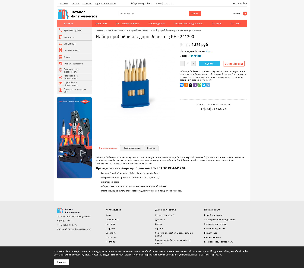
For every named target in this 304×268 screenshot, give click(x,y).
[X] (190, 85)
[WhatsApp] (199, 85)
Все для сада (70, 43)
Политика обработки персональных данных (172, 241)
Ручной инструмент (73, 30)
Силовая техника (71, 50)
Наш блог (110, 224)
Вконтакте (111, 232)
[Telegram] (208, 85)
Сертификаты (113, 219)
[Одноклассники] (186, 85)
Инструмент (69, 37)
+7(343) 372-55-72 (65, 220)
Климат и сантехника (73, 63)
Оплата (75, 3)
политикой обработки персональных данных (156, 254)
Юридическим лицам (105, 3)
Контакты (235, 23)
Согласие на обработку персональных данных (174, 234)
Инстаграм (111, 237)
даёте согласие (62, 254)
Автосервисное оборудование (71, 77)
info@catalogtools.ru (67, 224)
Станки (67, 57)
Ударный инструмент (139, 30)
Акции (195, 13)
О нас (108, 215)
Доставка (63, 3)
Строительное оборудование (70, 83)
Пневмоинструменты (214, 228)
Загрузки (110, 228)
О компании (101, 23)
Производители (156, 23)
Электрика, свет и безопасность (72, 70)
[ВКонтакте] (182, 85)
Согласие (87, 3)
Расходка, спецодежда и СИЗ (75, 90)
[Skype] (204, 85)
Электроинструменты (215, 224)
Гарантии (217, 23)
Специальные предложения (188, 23)
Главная (99, 30)
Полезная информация (127, 23)
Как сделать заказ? (164, 215)
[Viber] (195, 85)
